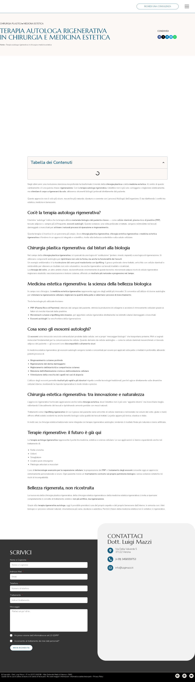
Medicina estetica (34, 23)
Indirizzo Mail (16, 571)
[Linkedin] (184, 676)
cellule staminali (124, 220)
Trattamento (15, 595)
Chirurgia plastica (11, 23)
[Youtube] (191, 676)
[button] (159, 37)
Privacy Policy (98, 677)
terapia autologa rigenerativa (93, 188)
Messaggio (15, 606)
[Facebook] (177, 676)
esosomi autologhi (75, 223)
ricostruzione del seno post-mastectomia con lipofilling (79, 262)
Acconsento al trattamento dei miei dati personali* (36, 641)
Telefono (14, 583)
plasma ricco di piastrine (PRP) (146, 220)
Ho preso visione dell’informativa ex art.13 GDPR (36, 635)
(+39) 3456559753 (125, 559)
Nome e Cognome (18, 560)
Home (2, 45)
